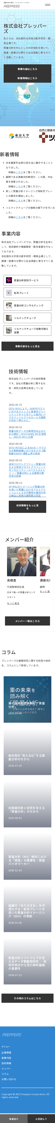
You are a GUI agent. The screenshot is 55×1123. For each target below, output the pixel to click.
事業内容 (6, 1057)
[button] (47, 5)
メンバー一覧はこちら (27, 621)
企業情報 (6, 1052)
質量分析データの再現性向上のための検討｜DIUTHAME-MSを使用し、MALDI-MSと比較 (27, 433)
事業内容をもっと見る (27, 346)
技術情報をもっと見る (27, 507)
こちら (19, 172)
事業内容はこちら (27, 69)
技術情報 (6, 1063)
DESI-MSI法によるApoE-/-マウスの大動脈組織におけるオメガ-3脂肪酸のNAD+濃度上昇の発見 (27, 450)
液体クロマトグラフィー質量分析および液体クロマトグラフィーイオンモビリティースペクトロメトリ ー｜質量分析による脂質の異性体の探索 (27, 470)
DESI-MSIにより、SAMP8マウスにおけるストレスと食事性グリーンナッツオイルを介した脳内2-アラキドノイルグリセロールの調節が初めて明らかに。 (27, 414)
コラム (5, 1073)
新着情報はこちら (27, 78)
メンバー (6, 1068)
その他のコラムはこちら (27, 998)
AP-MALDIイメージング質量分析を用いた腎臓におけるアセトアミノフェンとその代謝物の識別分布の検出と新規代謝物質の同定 (27, 491)
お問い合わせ (8, 1079)
